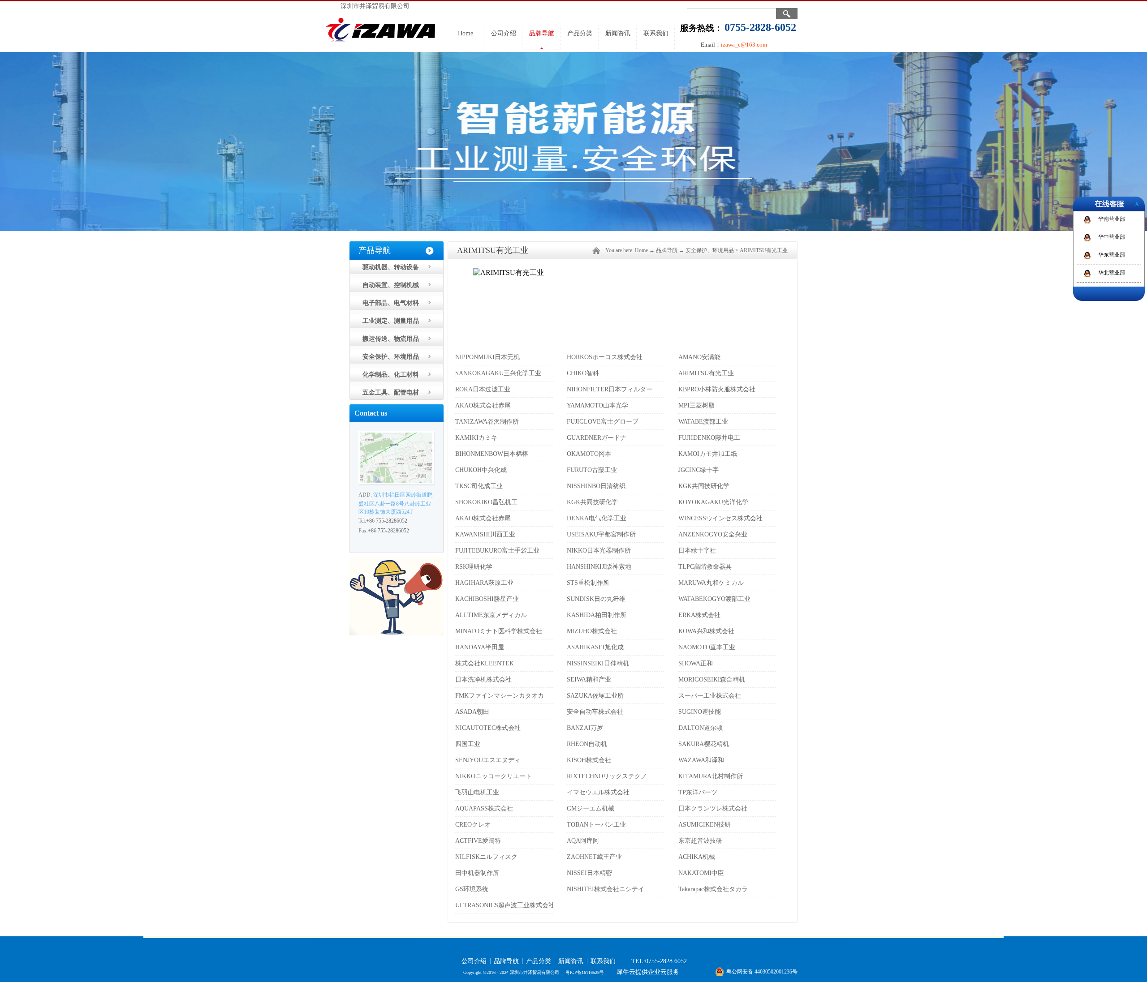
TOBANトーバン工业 (596, 824)
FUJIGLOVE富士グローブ (602, 421)
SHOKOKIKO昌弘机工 (486, 502)
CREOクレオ (473, 824)
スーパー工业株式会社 (709, 695)
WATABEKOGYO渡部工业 (714, 599)
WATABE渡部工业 (703, 421)
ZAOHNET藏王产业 (594, 856)
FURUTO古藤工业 (592, 470)
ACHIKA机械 (696, 856)
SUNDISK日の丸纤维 (596, 599)
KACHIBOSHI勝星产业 (487, 599)
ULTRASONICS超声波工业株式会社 (505, 905)
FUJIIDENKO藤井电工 (709, 437)
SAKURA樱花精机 (703, 744)
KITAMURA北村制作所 (710, 776)
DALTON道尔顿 (700, 728)
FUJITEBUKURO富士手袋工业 (497, 550)
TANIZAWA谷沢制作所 (487, 421)
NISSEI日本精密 (589, 873)
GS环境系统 (471, 889)
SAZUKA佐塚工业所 (595, 695)
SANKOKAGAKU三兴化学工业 (498, 373)
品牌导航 (666, 250)
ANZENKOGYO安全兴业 (712, 534)
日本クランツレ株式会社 (712, 808)
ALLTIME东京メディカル (491, 615)
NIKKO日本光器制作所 (599, 550)
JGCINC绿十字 (698, 470)
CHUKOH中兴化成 (481, 470)
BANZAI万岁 (585, 728)
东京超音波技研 (700, 840)
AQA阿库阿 (583, 840)
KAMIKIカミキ (476, 437)
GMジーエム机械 (590, 808)
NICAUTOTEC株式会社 (488, 728)
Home (465, 33)
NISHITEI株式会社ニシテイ (605, 889)
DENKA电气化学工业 (596, 518)
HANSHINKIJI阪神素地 (599, 566)
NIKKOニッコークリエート (493, 776)
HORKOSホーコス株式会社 (604, 357)
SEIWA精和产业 (589, 679)
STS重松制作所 (588, 582)
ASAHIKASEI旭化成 (595, 647)
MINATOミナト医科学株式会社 (498, 631)
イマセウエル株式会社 (598, 792)
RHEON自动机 (587, 744)
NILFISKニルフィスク (486, 856)
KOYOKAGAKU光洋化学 (713, 502)
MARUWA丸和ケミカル (711, 582)
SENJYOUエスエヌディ (488, 760)
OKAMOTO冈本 (589, 453)
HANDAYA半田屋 (479, 647)
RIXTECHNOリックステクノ (607, 776)
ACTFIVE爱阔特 (478, 840)
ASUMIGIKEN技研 (704, 824)
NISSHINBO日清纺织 (596, 486)
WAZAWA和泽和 (701, 760)
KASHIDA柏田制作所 (596, 615)
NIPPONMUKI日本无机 (487, 357)
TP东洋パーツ (697, 792)
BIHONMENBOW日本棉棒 (491, 453)
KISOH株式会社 (589, 760)
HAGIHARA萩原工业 (484, 582)
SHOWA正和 (695, 663)
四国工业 (467, 744)
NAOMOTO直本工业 (706, 647)
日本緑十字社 (697, 550)
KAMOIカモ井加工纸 (707, 453)
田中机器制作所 (477, 873)
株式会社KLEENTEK (484, 663)
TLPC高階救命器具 (705, 566)
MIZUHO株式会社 (592, 631)
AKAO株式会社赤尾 (483, 405)
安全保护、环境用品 (710, 250)
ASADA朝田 (472, 711)
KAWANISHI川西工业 (485, 534)
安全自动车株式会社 (595, 711)
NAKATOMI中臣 (701, 873)
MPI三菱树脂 (696, 405)
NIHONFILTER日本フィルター (609, 389)
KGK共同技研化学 (703, 486)
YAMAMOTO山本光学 (597, 405)
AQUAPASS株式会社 (484, 808)
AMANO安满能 (699, 357)
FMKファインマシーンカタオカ (499, 695)
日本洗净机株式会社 (483, 679)
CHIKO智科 (583, 373)
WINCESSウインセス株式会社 (720, 518)
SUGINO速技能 (699, 711)
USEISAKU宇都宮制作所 (601, 534)
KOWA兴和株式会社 (706, 631)
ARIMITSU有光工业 (764, 250)
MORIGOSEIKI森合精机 (711, 679)
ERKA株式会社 (699, 615)
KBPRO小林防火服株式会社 (716, 389)
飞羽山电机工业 (477, 792)
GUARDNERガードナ (596, 437)
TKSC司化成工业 (479, 486)
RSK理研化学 (473, 566)
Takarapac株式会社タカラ (713, 889)
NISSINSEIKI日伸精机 (598, 663)
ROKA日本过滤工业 (482, 389)
